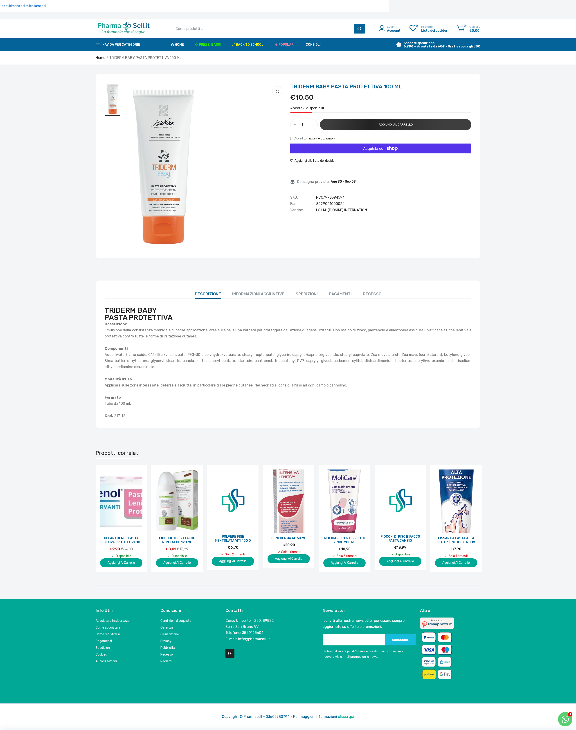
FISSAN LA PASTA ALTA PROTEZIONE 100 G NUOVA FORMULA (456, 540)
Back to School (249, 45)
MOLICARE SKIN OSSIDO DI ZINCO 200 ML (344, 540)
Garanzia (166, 627)
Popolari (287, 45)
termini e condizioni (321, 138)
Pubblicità (167, 648)
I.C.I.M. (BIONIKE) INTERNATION (341, 210)
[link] (138, 473)
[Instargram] (229, 653)
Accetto (314, 138)
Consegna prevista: (313, 182)
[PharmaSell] (124, 28)
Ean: (293, 204)
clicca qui (346, 716)
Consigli (313, 45)
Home (179, 45)
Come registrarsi (108, 634)
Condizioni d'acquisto (175, 621)
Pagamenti (340, 294)
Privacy (165, 641)
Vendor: (296, 210)
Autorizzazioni (106, 661)
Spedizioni (307, 294)
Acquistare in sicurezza (113, 621)
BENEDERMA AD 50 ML (288, 538)
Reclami (166, 661)
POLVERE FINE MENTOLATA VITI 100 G (233, 539)
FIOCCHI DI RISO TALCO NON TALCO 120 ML (177, 540)
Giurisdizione (169, 634)
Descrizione (208, 294)
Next (469, 518)
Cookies (101, 654)
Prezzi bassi (210, 45)
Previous (106, 518)
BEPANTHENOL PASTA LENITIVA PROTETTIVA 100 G (121, 540)
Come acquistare (108, 627)
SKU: (294, 197)
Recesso (372, 294)
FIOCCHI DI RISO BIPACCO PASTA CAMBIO (400, 539)
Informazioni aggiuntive (258, 294)
